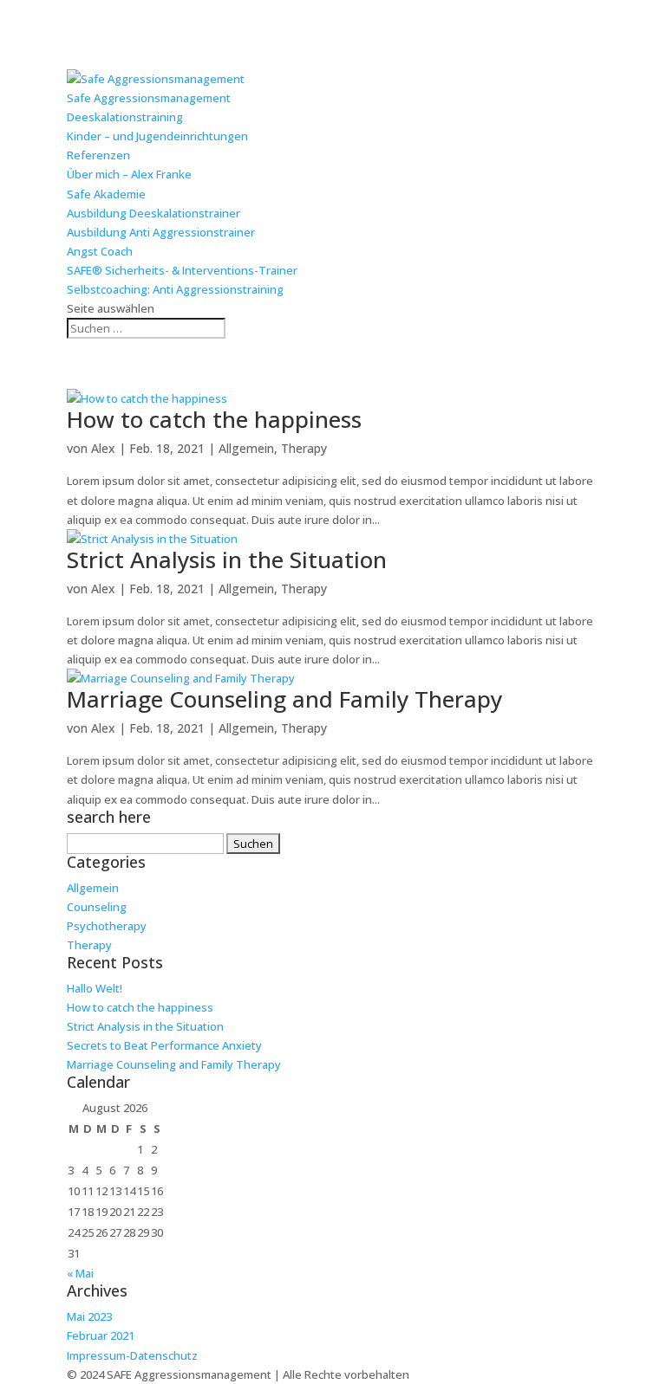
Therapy (304, 448)
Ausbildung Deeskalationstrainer (153, 213)
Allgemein (246, 448)
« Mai (80, 1273)
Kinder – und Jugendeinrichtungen (157, 136)
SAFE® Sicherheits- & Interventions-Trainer (182, 270)
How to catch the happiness (214, 419)
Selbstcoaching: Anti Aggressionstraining (175, 289)
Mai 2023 (89, 1316)
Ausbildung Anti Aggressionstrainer (161, 232)
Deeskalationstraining (125, 117)
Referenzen (98, 155)
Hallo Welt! (94, 988)
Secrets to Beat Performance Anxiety (164, 1045)
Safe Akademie (106, 194)
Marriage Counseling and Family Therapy (284, 699)
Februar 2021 (100, 1335)
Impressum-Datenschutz (132, 1355)
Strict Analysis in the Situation (227, 559)
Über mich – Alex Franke (129, 174)
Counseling (97, 907)
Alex (103, 448)
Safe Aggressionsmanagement (149, 98)
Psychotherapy (107, 926)
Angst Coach (100, 251)
